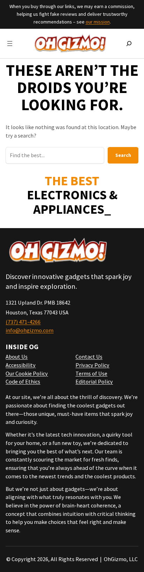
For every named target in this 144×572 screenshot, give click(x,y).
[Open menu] (10, 43)
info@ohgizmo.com (29, 330)
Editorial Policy (94, 381)
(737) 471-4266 (23, 321)
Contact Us (88, 356)
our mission (98, 22)
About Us (17, 356)
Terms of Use (91, 373)
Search (123, 155)
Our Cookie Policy (27, 373)
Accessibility (21, 364)
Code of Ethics (23, 381)
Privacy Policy (92, 364)
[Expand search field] (129, 43)
